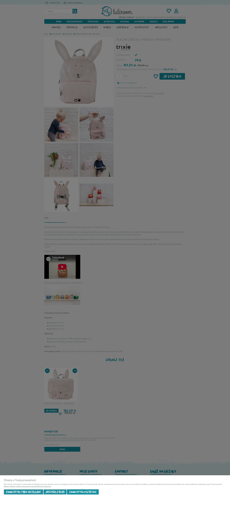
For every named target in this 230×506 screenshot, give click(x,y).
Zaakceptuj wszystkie (83, 492)
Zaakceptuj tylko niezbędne (23, 492)
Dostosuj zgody (55, 492)
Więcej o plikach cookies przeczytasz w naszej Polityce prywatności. (27, 486)
